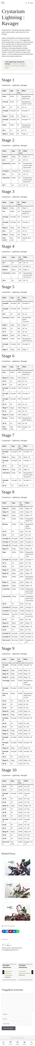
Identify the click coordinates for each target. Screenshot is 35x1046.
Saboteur (8, 66)
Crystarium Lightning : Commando (8, 973)
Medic (7, 68)
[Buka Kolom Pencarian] (26, 3)
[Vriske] (3, 3)
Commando (14, 64)
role (7, 54)
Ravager (22, 64)
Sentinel (15, 66)
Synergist (22, 66)
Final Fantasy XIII (15, 40)
